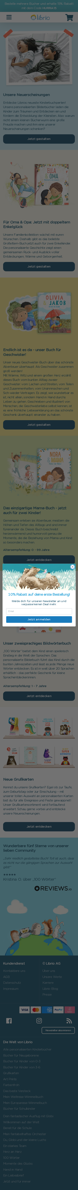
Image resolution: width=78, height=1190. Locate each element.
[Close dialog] (72, 567)
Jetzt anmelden (39, 619)
